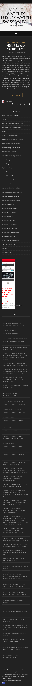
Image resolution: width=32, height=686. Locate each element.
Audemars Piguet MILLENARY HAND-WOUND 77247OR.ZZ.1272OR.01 (15, 319)
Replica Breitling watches (9, 168)
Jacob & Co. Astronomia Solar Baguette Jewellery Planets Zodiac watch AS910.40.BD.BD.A (15, 449)
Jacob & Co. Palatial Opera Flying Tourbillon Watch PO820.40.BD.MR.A (15, 539)
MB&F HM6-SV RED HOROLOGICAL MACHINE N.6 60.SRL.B (13, 559)
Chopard (4, 119)
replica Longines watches (9, 208)
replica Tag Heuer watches (10, 224)
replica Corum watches (9, 180)
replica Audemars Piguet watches (12, 156)
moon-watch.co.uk (22, 674)
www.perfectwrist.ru (19, 676)
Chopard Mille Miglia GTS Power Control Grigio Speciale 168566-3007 (15, 364)
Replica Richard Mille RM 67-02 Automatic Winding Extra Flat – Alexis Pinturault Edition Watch (14, 592)
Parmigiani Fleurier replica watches (12, 139)
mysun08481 (9, 101)
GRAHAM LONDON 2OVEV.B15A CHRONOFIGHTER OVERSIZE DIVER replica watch (13, 379)
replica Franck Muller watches (11, 188)
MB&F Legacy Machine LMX (16, 47)
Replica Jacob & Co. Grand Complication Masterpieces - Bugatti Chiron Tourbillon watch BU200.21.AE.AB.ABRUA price (15, 575)
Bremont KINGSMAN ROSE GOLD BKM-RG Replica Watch (15, 348)
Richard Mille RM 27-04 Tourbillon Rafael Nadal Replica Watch (15, 607)
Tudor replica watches (8, 244)
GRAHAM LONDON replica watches (12, 123)
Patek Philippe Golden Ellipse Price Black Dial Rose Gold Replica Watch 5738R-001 (15, 566)
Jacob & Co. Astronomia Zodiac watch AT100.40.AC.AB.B (14, 464)
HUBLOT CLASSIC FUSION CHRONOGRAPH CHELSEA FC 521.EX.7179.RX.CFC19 (11, 393)
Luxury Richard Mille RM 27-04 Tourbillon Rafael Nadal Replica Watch (14, 552)
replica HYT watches (8, 204)
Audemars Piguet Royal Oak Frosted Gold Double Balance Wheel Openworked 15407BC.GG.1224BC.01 (13, 327)
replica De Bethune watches (10, 184)
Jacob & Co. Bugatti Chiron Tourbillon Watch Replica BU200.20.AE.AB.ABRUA (12, 478)
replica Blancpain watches (9, 160)
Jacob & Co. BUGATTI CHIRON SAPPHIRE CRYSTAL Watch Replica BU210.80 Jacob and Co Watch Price (15, 470)
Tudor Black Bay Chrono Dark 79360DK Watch (13, 621)
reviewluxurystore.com (14, 305)
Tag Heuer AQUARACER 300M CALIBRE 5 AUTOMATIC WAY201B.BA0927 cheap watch (15, 614)
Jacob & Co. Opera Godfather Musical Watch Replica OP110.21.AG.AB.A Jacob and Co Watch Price (13, 532)
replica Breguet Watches (9, 164)
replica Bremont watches (9, 172)
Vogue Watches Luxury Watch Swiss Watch (16, 16)
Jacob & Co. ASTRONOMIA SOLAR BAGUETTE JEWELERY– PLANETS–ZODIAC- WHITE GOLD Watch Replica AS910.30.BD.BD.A (15, 440)
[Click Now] (8, 273)
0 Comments (21, 52)
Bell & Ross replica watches (10, 115)
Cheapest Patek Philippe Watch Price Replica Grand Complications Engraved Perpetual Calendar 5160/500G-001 (15, 356)
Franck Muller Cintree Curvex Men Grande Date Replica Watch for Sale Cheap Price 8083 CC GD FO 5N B (16, 371)
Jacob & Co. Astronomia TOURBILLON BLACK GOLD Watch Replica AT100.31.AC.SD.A (15, 457)
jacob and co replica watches (10, 670)
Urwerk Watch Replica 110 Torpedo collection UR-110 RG (15, 640)
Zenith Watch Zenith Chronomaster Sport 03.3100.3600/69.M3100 (10, 655)
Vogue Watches (6, 252)
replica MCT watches (8, 216)
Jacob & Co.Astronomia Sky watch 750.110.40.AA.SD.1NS (15, 432)
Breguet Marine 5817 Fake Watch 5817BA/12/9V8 (14, 343)
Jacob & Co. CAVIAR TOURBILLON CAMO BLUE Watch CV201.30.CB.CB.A (16, 485)
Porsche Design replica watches (11, 148)
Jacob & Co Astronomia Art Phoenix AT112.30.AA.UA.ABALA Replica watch (15, 545)
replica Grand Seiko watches (10, 196)
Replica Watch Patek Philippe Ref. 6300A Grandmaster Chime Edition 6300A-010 (15, 600)
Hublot (4, 131)
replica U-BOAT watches (9, 228)
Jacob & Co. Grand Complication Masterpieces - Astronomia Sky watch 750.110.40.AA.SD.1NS (14, 502)
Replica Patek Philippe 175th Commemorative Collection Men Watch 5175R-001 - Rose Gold (14, 584)
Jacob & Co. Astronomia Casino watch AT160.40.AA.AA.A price (14, 400)
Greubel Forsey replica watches (11, 127)
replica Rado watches (8, 220)
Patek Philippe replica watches (11, 143)
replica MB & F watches (16, 42)
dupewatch (5, 307)
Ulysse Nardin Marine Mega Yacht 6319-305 (15, 634)
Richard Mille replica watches (10, 240)
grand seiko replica (12, 672)
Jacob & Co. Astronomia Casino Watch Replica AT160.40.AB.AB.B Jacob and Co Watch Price (14, 407)
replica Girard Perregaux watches (12, 192)
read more (16, 95)
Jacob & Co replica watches (10, 135)
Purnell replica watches (9, 152)
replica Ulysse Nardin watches (11, 232)
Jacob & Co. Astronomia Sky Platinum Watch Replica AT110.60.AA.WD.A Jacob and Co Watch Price (13, 424)
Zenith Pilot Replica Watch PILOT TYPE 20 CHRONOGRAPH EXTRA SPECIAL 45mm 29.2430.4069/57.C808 (15, 647)
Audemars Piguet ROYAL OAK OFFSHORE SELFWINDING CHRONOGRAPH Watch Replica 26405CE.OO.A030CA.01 (15, 336)
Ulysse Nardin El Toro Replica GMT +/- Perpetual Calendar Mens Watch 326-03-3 (15, 627)
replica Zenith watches (8, 236)
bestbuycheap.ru (7, 676)
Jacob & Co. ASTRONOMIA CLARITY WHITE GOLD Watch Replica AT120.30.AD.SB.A (14, 415)
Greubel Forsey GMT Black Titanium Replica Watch (15, 386)
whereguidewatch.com (14, 680)
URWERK (4, 248)
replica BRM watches (8, 176)
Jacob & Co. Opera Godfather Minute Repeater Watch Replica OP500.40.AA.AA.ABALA (14, 510)
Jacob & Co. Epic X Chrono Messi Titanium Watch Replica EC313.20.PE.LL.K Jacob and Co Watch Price (15, 493)
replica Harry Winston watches (11, 200)
